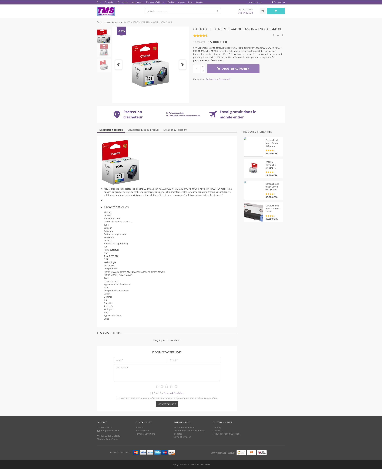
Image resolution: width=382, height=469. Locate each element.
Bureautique (123, 2)
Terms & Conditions (145, 433)
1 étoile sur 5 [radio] (157, 386)
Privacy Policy (142, 430)
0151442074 (245, 12)
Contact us (217, 430)
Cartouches (109, 2)
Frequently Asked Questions (226, 433)
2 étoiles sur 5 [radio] (162, 386)
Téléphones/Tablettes (155, 2)
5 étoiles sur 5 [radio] (176, 386)
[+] (203, 66)
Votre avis (122, 367)
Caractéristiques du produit (143, 129)
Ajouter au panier (235, 68)
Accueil (100, 22)
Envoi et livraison (182, 436)
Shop (99, 2)
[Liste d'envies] (263, 11)
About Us (140, 427)
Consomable (224, 79)
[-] (203, 71)
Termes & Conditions (173, 393)
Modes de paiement (184, 427)
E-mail (174, 360)
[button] (118, 65)
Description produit (111, 129)
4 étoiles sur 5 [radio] (171, 386)
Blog (190, 2)
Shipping (199, 2)
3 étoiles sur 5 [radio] (166, 386)
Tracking (171, 2)
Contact (181, 2)
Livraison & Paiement (175, 129)
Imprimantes (137, 2)
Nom (119, 360)
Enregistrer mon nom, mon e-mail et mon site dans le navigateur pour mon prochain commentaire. (168, 398)
